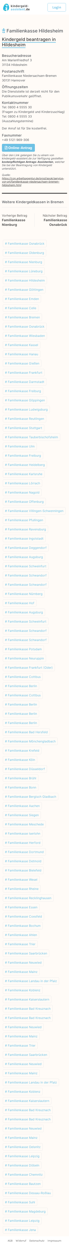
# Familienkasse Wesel (21, 879)
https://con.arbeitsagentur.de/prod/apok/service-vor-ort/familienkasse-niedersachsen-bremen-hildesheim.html (33, 182)
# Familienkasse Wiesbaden (25, 336)
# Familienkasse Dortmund (24, 852)
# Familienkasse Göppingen (25, 400)
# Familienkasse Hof (19, 603)
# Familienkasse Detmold (23, 861)
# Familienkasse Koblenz (22, 990)
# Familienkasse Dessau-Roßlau (28, 1193)
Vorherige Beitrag (14, 215)
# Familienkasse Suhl (20, 1202)
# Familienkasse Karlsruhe (23, 474)
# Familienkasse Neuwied (23, 962)
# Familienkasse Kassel (21, 345)
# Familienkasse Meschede (24, 824)
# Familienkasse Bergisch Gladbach (30, 797)
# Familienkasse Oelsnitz (23, 1147)
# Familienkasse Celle (20, 308)
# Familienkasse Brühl (20, 778)
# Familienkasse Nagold (22, 492)
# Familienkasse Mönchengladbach (30, 741)
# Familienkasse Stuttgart (23, 428)
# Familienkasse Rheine (22, 889)
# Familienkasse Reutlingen (24, 419)
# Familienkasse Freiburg (23, 391)
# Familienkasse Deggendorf (26, 548)
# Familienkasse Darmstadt (24, 382)
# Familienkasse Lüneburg (24, 271)
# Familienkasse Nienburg (23, 262)
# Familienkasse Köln (20, 760)
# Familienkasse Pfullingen (24, 520)
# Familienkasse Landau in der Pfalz (31, 981)
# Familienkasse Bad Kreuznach (28, 1009)
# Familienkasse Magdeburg (25, 1211)
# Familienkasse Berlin (21, 686)
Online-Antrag (19, 148)
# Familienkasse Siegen (22, 815)
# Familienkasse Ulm (20, 446)
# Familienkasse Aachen (22, 806)
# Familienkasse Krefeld (22, 750)
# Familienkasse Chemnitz (24, 1174)
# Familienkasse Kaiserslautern (27, 999)
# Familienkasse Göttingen (24, 290)
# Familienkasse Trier (20, 944)
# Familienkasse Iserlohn (22, 833)
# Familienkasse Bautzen (23, 1184)
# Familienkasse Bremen (22, 317)
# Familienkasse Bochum (23, 926)
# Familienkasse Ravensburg (25, 529)
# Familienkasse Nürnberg (24, 594)
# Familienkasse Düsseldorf (25, 769)
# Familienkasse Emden (22, 299)
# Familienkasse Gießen (22, 363)
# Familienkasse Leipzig (22, 1156)
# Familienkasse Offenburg (24, 502)
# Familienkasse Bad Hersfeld (26, 732)
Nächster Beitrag (55, 215)
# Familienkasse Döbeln (22, 1165)
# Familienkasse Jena (20, 1230)
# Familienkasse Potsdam (23, 649)
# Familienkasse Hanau (21, 354)
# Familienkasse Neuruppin (24, 658)
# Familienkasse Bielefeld (23, 870)
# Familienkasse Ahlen (21, 935)
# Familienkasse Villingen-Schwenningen (34, 511)
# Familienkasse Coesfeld (23, 916)
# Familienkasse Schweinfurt (25, 566)
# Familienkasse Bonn (20, 787)
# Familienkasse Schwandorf (26, 575)
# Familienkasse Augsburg (24, 557)
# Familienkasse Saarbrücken (26, 953)
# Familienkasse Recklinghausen (28, 898)
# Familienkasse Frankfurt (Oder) (29, 667)
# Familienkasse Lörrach (22, 483)
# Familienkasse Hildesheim (25, 280)
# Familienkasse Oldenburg (24, 253)
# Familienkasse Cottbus (23, 677)
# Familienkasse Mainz (21, 972)
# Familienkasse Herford (22, 843)
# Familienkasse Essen (21, 907)
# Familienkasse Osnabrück (24, 243)
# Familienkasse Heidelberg (25, 465)
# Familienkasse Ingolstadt (24, 538)
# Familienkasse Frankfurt (23, 372)
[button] (57, 7)
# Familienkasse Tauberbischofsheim (31, 437)
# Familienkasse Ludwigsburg (26, 409)
